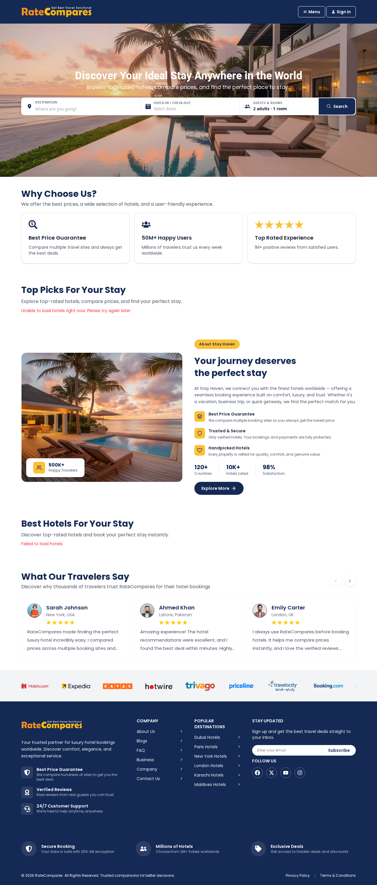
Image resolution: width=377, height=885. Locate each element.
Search (340, 106)
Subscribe (339, 750)
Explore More (215, 488)
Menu (314, 12)
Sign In (344, 12)
